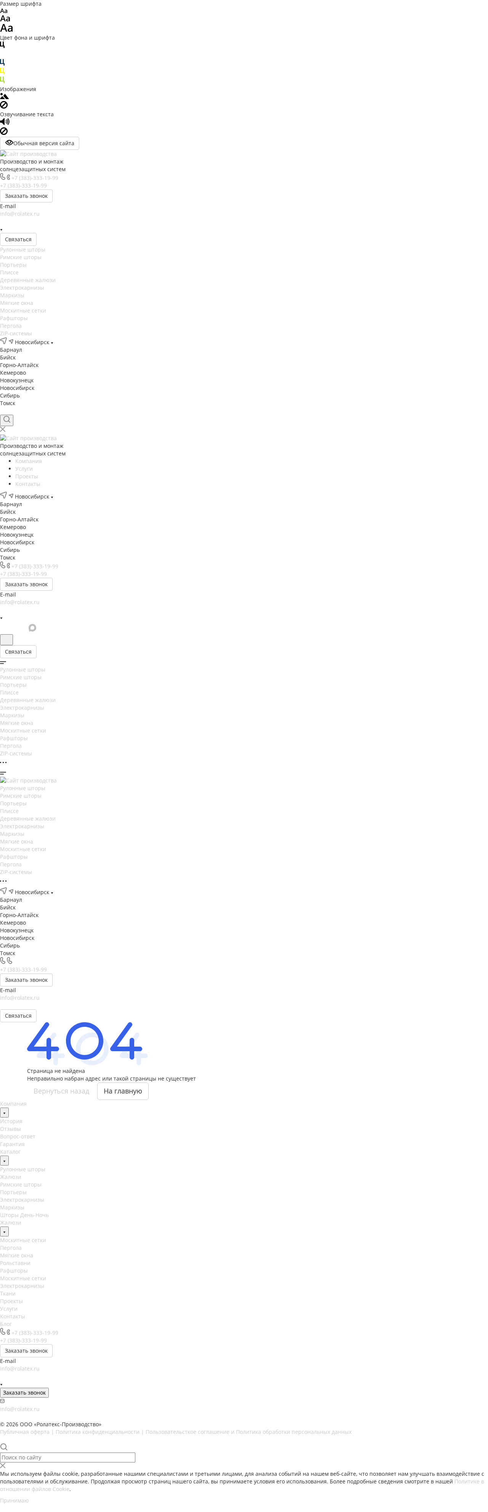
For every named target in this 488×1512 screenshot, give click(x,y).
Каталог (10, 1151)
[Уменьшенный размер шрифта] (3, 11)
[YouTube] (31, 221)
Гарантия (12, 1144)
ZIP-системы (16, 333)
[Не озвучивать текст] (4, 132)
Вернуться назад (61, 1090)
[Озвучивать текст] (5, 123)
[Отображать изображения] (4, 97)
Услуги (9, 1308)
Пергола (11, 325)
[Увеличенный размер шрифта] (6, 30)
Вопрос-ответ (17, 1136)
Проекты (11, 1301)
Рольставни (15, 1263)
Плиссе (9, 272)
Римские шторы (21, 257)
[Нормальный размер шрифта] (5, 19)
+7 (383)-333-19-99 (34, 177)
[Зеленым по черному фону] (2, 81)
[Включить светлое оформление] (6, 639)
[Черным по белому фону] (2, 46)
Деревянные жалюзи (28, 280)
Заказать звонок (26, 195)
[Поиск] (6, 420)
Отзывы (10, 1128)
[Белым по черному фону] (2, 55)
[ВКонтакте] (4, 221)
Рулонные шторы (22, 249)
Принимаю (14, 1500)
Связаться (18, 239)
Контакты (12, 1316)
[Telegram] (17, 221)
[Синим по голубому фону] (2, 63)
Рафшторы (14, 318)
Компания (13, 1103)
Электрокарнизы (22, 287)
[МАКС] (45, 221)
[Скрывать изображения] (4, 106)
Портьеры (13, 264)
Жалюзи (10, 1176)
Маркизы (12, 295)
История (11, 1121)
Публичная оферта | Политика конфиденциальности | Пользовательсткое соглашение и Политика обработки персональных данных (176, 1431)
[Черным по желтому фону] (2, 72)
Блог (6, 1324)
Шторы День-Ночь (24, 1215)
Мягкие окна (16, 302)
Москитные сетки (23, 310)
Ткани (8, 1293)
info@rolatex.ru (20, 213)
